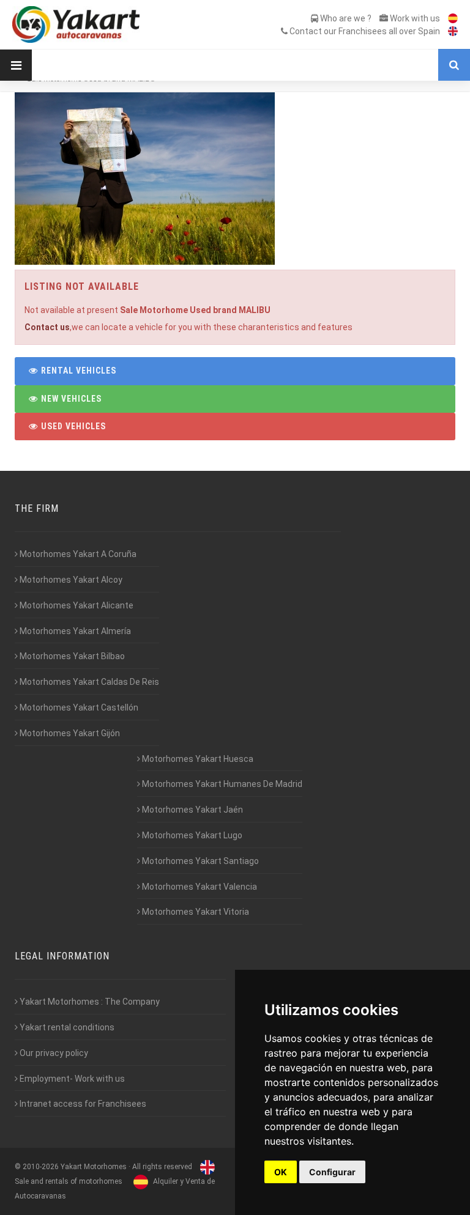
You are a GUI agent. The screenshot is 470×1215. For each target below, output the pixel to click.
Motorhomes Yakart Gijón (69, 733)
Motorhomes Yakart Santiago (199, 861)
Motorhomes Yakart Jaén (191, 809)
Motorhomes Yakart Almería (74, 631)
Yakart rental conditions (66, 1027)
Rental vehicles (77, 370)
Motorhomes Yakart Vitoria (194, 912)
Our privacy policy (53, 1053)
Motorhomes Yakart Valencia (198, 887)
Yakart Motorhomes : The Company (89, 1001)
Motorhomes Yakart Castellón (78, 707)
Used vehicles (72, 426)
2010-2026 (41, 1166)
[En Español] (450, 18)
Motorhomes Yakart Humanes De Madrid (221, 784)
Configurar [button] (332, 1172)
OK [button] (280, 1172)
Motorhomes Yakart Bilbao (71, 656)
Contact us (47, 327)
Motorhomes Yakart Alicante (75, 605)
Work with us (414, 18)
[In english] (450, 31)
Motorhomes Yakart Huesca (196, 759)
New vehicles (70, 399)
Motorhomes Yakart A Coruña (77, 554)
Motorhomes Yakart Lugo (191, 835)
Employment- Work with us (71, 1079)
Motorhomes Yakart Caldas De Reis (88, 682)
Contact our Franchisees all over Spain (364, 31)
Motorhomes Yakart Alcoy (70, 580)
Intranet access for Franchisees (82, 1104)
